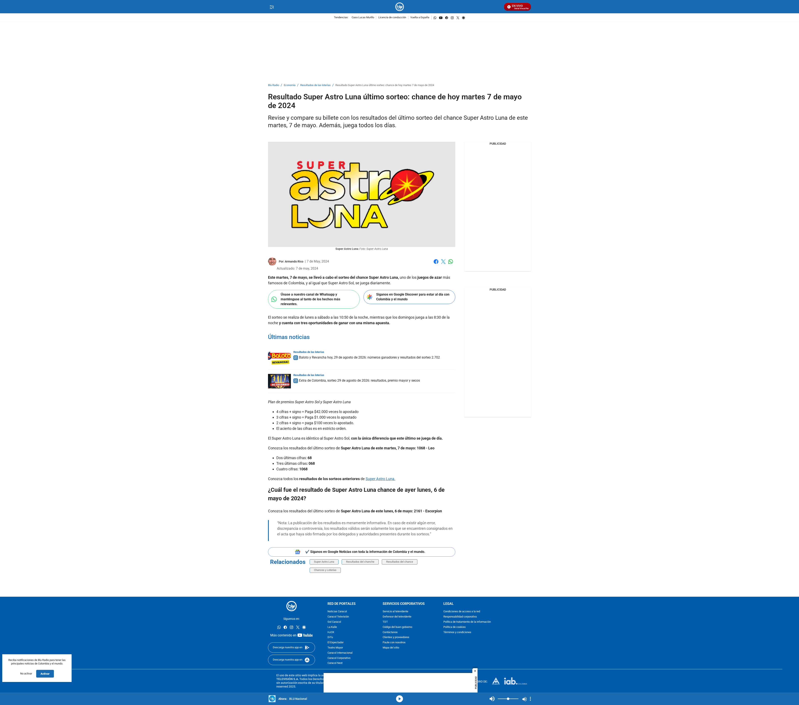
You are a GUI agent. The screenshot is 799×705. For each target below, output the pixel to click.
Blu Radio (273, 85)
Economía (289, 85)
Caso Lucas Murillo (363, 17)
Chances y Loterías (325, 570)
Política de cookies (454, 627)
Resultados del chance (399, 561)
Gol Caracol (334, 622)
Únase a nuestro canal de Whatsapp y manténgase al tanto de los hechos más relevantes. (310, 299)
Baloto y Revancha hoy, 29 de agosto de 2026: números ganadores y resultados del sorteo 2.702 (369, 357)
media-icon (399, 699)
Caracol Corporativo (339, 658)
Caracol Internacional (340, 652)
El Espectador (336, 642)
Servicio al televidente (395, 611)
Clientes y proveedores (396, 637)
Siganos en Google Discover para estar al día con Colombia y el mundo (412, 296)
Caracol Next (335, 663)
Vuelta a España (419, 17)
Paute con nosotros (394, 642)
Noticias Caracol (337, 611)
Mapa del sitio (391, 647)
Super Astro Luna (324, 561)
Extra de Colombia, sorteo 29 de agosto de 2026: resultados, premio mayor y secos (359, 380)
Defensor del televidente (397, 616)
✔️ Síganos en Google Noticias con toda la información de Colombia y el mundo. (365, 552)
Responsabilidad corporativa (460, 616)
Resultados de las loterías (315, 85)
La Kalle (332, 627)
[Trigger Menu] (271, 7)
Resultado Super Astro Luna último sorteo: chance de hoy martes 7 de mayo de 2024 (384, 85)
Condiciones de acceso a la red (461, 611)
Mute (492, 698)
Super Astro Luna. (380, 479)
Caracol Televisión (338, 616)
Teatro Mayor (335, 647)
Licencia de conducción (392, 17)
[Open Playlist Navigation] (530, 699)
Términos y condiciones (457, 632)
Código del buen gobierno (397, 627)
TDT (385, 622)
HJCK (331, 632)
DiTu (330, 637)
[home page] (399, 6)
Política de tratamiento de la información (467, 622)
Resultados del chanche (360, 561)
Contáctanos (390, 632)
